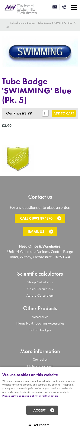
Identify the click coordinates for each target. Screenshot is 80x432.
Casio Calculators (40, 289)
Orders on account (40, 366)
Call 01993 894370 (36, 218)
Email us (36, 231)
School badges (40, 330)
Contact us (40, 359)
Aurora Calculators (40, 295)
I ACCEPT (38, 410)
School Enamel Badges (22, 23)
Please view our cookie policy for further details (30, 395)
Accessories (40, 317)
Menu (73, 7)
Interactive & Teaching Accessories (40, 323)
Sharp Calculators (40, 282)
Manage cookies (38, 425)
